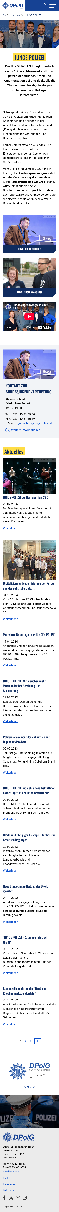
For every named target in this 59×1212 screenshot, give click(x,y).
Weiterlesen (10, 528)
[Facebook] (5, 1197)
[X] (10, 1197)
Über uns (15, 15)
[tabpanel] (29, 1071)
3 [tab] (30, 1086)
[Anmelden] (43, 6)
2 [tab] (28, 1086)
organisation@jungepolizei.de (34, 423)
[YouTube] (16, 1197)
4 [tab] (33, 1086)
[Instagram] (23, 1197)
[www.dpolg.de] (4, 15)
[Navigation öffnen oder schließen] (52, 5)
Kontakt (7, 1178)
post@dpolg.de (11, 1170)
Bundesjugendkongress (29, 292)
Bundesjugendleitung (29, 249)
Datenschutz (9, 1190)
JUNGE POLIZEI (33, 15)
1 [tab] (25, 1086)
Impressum (9, 1184)
